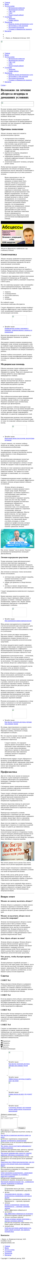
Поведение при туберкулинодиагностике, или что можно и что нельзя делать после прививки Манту (17, 1163)
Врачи (7, 4)
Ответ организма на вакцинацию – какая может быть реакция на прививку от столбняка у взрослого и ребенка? (17, 1174)
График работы (14, 20)
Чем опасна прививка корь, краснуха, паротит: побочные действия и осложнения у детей (16, 1154)
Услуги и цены (9, 6)
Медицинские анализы (16, 9)
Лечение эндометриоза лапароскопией (13, 1140)
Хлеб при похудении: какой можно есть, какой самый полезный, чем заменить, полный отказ (18, 1229)
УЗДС (10, 13)
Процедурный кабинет (16, 15)
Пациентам (8, 22)
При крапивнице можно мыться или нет (18, 621)
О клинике (8, 17)
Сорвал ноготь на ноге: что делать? (20, 1094)
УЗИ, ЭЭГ (12, 11)
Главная (7, 2)
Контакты (8, 31)
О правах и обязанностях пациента (20, 29)
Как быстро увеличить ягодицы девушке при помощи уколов (19, 1064)
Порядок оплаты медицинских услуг (21, 24)
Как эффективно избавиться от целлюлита (19, 1213)
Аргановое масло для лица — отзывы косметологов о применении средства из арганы (18, 1195)
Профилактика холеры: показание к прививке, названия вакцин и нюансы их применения (18, 330)
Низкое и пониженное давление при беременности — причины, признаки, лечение (17, 1206)
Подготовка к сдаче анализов (18, 25)
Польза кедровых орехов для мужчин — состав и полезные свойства (18, 1220)
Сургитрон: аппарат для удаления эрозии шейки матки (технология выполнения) (20, 1109)
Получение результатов (16, 27)
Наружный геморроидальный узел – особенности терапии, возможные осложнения (17, 1182)
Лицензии (12, 18)
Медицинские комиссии (17, 8)
